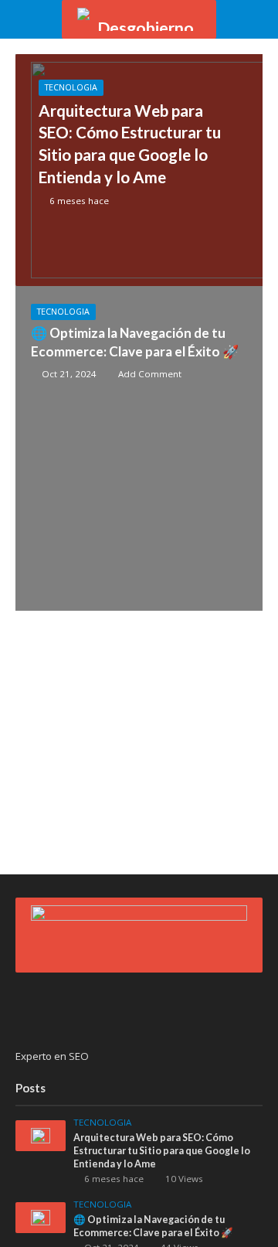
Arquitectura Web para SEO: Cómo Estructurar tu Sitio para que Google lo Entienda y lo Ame (130, 143)
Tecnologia (71, 87)
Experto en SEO (52, 1056)
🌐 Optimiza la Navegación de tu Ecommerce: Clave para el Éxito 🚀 (135, 342)
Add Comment (149, 374)
